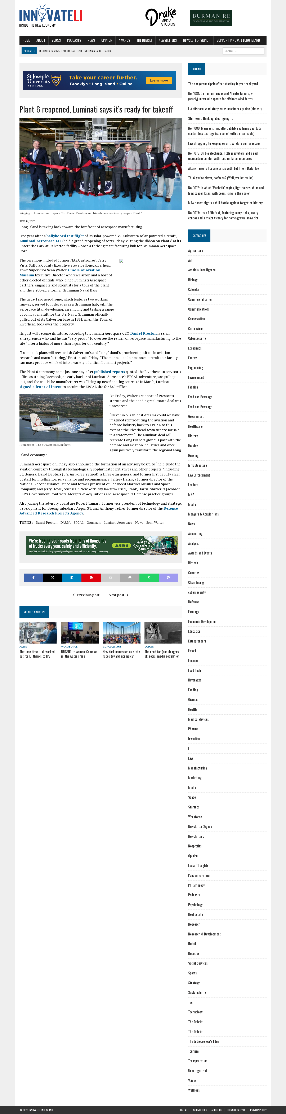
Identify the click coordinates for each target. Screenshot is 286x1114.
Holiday (193, 445)
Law (190, 758)
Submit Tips (200, 1110)
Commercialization (200, 299)
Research (194, 924)
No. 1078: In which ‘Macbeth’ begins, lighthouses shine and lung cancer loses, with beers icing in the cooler (226, 190)
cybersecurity (197, 592)
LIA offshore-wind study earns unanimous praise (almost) (225, 108)
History (193, 435)
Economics (195, 348)
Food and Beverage (200, 396)
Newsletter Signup (196, 40)
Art (190, 260)
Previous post (88, 594)
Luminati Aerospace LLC (41, 240)
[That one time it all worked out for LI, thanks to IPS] (38, 640)
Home (26, 40)
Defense (193, 601)
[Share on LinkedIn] (71, 578)
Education (194, 631)
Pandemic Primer (199, 875)
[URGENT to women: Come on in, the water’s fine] (80, 640)
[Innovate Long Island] (58, 16)
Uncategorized (197, 1070)
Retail (192, 943)
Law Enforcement (199, 475)
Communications (199, 309)
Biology (192, 279)
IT (189, 748)
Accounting (195, 533)
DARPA (66, 522)
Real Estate (195, 914)
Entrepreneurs (197, 641)
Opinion (106, 40)
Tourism (193, 1051)
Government (196, 416)
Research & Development (204, 934)
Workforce (69, 646)
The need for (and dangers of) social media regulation (161, 654)
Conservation (196, 318)
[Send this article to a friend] (110, 578)
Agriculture (195, 250)
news (139, 522)
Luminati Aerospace (118, 522)
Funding (193, 689)
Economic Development (203, 621)
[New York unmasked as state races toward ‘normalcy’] (121, 640)
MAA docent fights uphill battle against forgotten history (225, 202)
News (91, 40)
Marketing (194, 777)
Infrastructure (197, 465)
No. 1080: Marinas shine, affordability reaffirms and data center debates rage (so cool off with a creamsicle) (224, 131)
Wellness (194, 1090)
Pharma (193, 728)
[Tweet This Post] (52, 578)
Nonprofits (195, 845)
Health (192, 709)
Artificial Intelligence (201, 269)
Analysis (193, 543)
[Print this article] (129, 578)
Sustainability (197, 992)
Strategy (194, 982)
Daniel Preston (143, 333)
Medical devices (198, 719)
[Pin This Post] (91, 578)
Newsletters (168, 40)
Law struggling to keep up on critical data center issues (224, 143)
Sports (192, 972)
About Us (216, 1110)
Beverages (194, 680)
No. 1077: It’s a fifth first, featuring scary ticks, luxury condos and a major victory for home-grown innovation (223, 215)
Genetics (194, 572)
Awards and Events (200, 553)
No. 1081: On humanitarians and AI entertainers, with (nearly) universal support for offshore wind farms (222, 96)
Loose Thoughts (198, 865)
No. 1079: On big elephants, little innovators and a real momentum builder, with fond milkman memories (223, 156)
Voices (56, 40)
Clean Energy (196, 582)
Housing (193, 455)
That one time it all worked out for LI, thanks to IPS (37, 654)
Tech (191, 1002)
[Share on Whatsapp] (149, 578)
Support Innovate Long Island (238, 40)
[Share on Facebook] (33, 578)
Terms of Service (236, 1110)
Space (192, 797)
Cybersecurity (197, 338)
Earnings (193, 611)
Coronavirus (112, 646)
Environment (196, 377)
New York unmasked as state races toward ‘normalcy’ (121, 654)
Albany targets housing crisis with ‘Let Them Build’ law (223, 168)
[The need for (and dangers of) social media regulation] (163, 640)
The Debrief (144, 40)
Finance (193, 660)
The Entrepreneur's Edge (203, 1041)
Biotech (193, 562)
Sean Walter (155, 522)
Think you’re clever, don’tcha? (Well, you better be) (220, 177)
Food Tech (194, 670)
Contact (184, 1110)
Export (192, 650)
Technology (195, 1011)
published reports (109, 371)
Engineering (195, 367)
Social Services (198, 963)
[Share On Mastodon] (168, 578)
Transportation (197, 1060)
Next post (116, 594)
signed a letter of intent (40, 386)
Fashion (193, 387)
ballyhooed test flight (65, 235)
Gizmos (193, 699)
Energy (192, 357)
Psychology (195, 904)
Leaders (193, 484)
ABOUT (40, 40)
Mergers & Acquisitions (203, 514)
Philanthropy (196, 885)
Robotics (194, 953)
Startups (194, 807)
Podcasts (74, 40)
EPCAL (79, 522)
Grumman (93, 522)
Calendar (194, 289)
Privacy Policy (258, 1110)
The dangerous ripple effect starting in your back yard (223, 83)
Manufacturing (197, 768)
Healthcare (195, 426)
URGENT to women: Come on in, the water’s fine (79, 654)
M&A (191, 494)
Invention (194, 738)
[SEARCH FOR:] (243, 50)
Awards (124, 40)
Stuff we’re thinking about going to (210, 118)
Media (192, 504)
